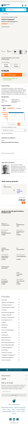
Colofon (4, 409)
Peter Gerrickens (5, 17)
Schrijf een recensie (8, 130)
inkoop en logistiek (6, 315)
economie (4, 310)
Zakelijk (3, 379)
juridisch (3, 322)
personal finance (5, 340)
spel (19, 101)
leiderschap (4, 325)
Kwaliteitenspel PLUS (20, 232)
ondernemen (4, 335)
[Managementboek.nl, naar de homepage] (5, 6)
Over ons (14, 413)
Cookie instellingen (20, 409)
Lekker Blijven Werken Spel (4, 257)
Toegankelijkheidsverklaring (8, 411)
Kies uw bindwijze (5, 62)
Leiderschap (5, 13)
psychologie (4, 350)
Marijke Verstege (14, 17)
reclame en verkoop (6, 352)
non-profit (4, 332)
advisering (4, 300)
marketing (4, 327)
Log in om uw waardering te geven (9, 127)
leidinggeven (14, 101)
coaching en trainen (6, 305)
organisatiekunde (6, 337)
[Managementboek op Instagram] (17, 419)
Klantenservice (5, 376)
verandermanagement (7, 357)
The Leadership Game (20, 281)
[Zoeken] (25, 9)
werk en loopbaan (6, 360)
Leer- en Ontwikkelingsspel (6, 232)
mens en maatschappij (7, 330)
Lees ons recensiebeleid (6, 133)
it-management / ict (6, 320)
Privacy (8, 409)
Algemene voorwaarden (20, 407)
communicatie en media (7, 307)
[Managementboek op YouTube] (14, 419)
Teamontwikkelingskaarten (22, 256)
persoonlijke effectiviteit (7, 345)
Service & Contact (21, 411)
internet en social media (7, 317)
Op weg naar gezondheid (4, 281)
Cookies (13, 409)
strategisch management (8, 355)
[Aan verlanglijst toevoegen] (25, 75)
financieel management (7, 312)
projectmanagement (6, 347)
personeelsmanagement (8, 342)
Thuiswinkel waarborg (8, 407)
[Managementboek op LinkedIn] (10, 419)
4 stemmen (10, 23)
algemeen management (7, 302)
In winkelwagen (10, 75)
